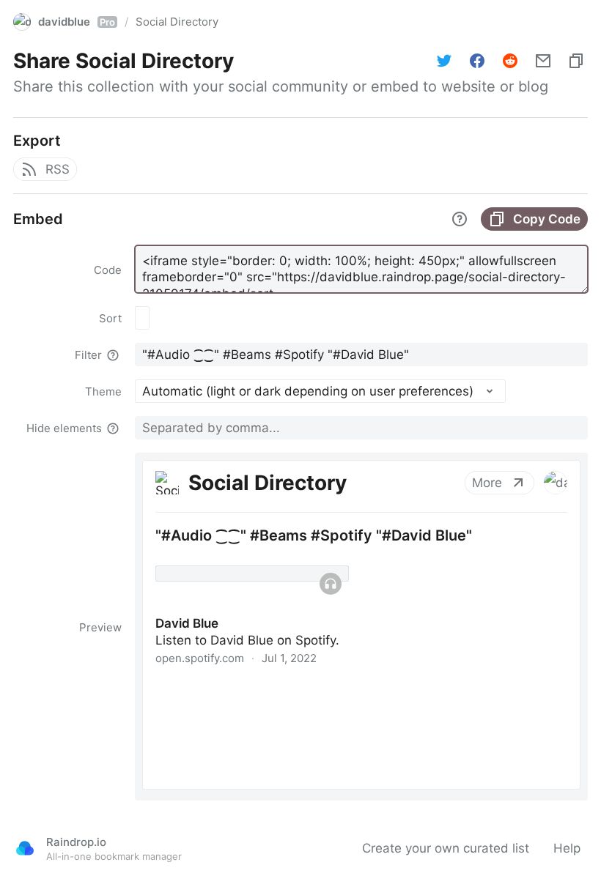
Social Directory (177, 22)
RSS (57, 169)
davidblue (76, 22)
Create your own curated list (445, 848)
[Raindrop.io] (25, 848)
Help (566, 848)
